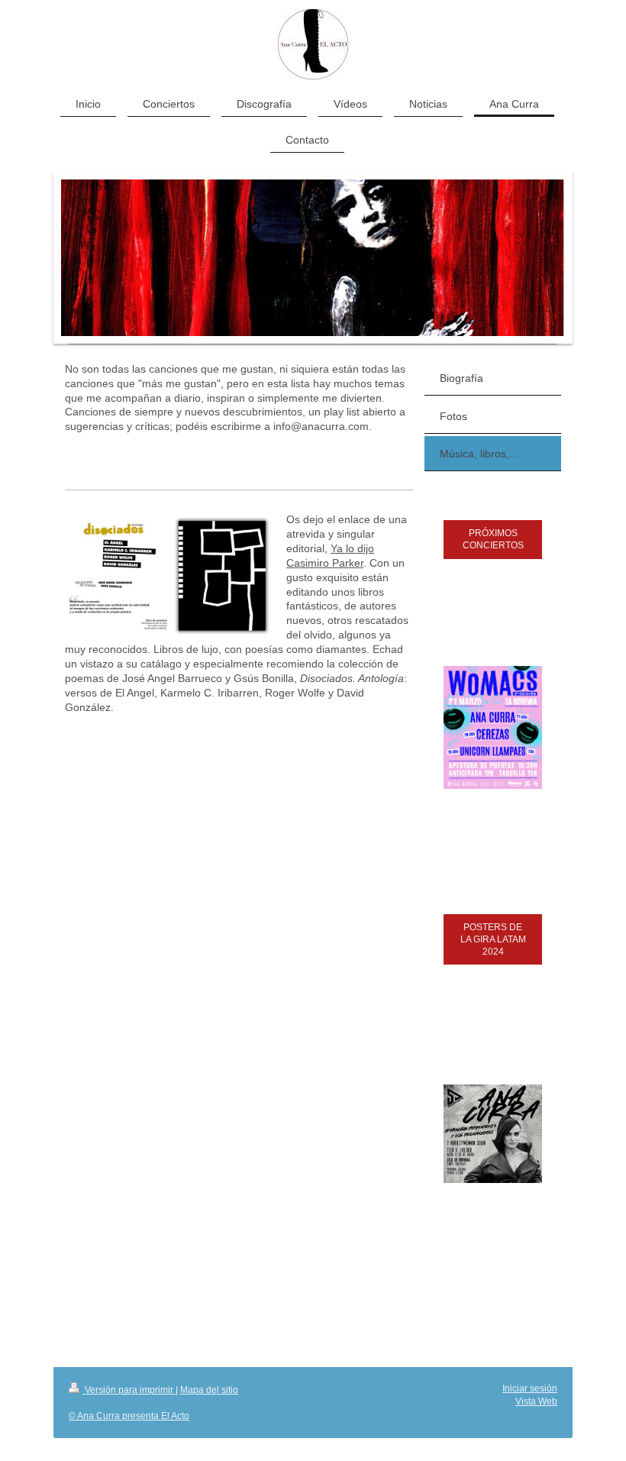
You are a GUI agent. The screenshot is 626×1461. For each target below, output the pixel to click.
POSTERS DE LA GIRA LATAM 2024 (493, 939)
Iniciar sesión (529, 1388)
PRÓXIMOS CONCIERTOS (493, 539)
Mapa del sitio (209, 1390)
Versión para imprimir (129, 1390)
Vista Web (536, 1401)
